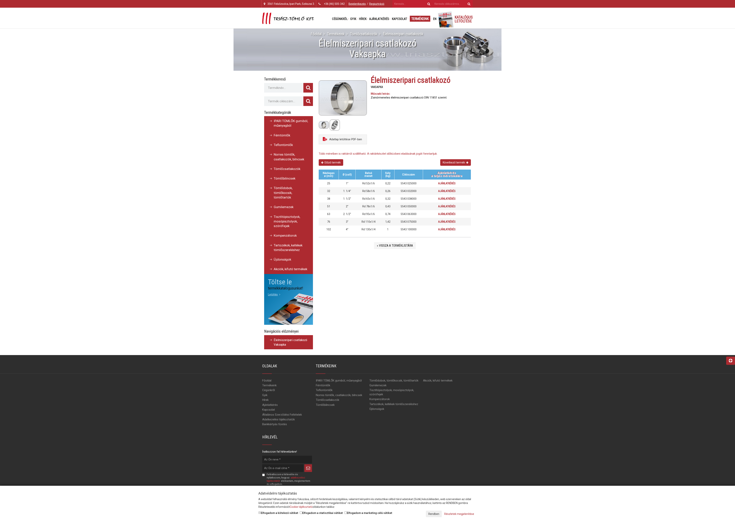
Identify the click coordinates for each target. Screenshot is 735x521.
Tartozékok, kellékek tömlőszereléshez (288, 247)
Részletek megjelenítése (459, 513)
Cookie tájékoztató (301, 506)
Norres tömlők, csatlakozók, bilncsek (289, 157)
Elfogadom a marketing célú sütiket (369, 512)
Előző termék (332, 162)
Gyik (353, 19)
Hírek (363, 19)
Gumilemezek (283, 207)
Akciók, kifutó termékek (290, 269)
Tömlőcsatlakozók (363, 34)
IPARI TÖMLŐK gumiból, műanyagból (291, 123)
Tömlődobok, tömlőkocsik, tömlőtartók (283, 192)
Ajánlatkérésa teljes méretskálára (446, 174)
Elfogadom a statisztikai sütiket (322, 512)
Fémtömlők (282, 135)
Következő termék (454, 162)
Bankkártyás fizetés (274, 424)
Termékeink (420, 19)
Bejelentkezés (357, 3)
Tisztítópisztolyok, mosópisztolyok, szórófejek (287, 221)
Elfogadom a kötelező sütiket (279, 512)
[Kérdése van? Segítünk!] (730, 361)
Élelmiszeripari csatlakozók (403, 34)
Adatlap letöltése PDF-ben (345, 139)
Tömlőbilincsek (284, 178)
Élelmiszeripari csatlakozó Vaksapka (290, 342)
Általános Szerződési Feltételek (282, 414)
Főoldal (316, 34)
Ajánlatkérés (379, 19)
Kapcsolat (399, 19)
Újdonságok (282, 259)
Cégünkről (340, 19)
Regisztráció (376, 3)
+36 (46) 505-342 (334, 3)
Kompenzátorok (285, 235)
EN (434, 19)
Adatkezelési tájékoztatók (278, 419)
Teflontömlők (283, 145)
